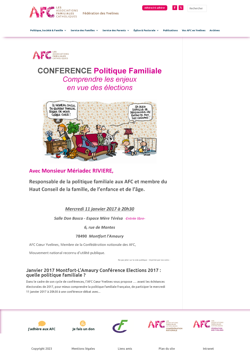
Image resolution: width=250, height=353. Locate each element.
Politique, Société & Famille (46, 30)
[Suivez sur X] (181, 7)
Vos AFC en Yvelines (194, 30)
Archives (215, 30)
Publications (170, 30)
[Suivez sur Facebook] (174, 7)
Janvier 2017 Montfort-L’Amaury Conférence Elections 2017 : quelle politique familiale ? (93, 273)
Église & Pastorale (144, 30)
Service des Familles (83, 30)
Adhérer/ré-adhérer (154, 8)
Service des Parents (114, 30)
